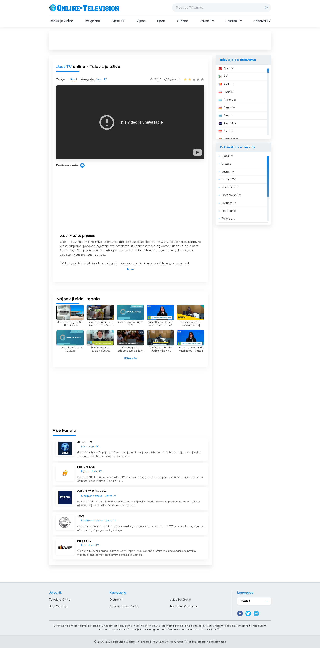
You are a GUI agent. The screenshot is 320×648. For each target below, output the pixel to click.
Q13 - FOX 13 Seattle (91, 491)
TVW (80, 516)
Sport (161, 21)
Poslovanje (228, 211)
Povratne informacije (183, 606)
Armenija (229, 107)
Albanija (229, 68)
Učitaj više (130, 358)
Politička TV (229, 203)
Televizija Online (61, 21)
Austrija (228, 131)
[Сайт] (82, 165)
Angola (228, 92)
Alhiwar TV (84, 442)
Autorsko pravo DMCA (124, 606)
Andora (228, 84)
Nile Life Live (86, 467)
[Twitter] (248, 613)
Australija (230, 123)
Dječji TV (118, 21)
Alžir (226, 76)
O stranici (115, 599)
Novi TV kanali (58, 606)
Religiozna (92, 21)
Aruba (227, 115)
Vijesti (141, 21)
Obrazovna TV (231, 195)
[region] (243, 102)
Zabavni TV (262, 21)
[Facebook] (240, 613)
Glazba (182, 21)
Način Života (229, 187)
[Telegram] (256, 613)
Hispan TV (84, 541)
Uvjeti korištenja (180, 599)
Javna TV (207, 21)
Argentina (230, 99)
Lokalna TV (234, 21)
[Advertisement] (160, 40)
